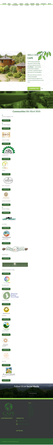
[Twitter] (27, 433)
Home (29, 402)
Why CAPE (30, 404)
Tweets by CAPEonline (32, 391)
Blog (29, 417)
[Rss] (30, 433)
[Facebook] (25, 433)
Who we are (30, 414)
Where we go (31, 412)
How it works (31, 410)
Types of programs (30, 406)
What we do (31, 409)
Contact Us (30, 415)
